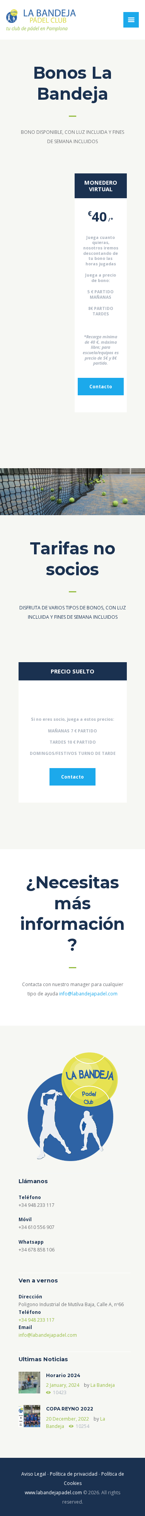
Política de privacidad (73, 1474)
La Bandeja (102, 1385)
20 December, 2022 (67, 1419)
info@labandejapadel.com (88, 993)
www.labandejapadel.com (53, 1492)
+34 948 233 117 (37, 1320)
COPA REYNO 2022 (69, 1409)
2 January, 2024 (62, 1385)
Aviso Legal (33, 1474)
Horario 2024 (63, 1375)
